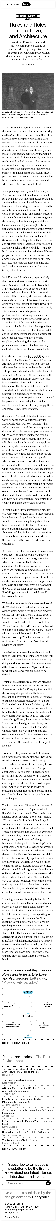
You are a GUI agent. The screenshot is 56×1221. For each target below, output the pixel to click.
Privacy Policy (12, 1217)
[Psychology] (28, 1014)
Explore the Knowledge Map (15, 1043)
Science (28, 992)
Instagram (10, 1212)
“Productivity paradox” (20, 982)
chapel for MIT (21, 322)
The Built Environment (28, 16)
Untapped (13, 4)
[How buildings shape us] (43, 1023)
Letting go (38, 978)
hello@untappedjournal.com (19, 1209)
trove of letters (36, 356)
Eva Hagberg (29, 64)
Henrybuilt (40, 1197)
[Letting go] (28, 1035)
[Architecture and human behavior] (13, 1022)
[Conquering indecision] (8, 1002)
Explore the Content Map (14, 1149)
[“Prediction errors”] (47, 1002)
